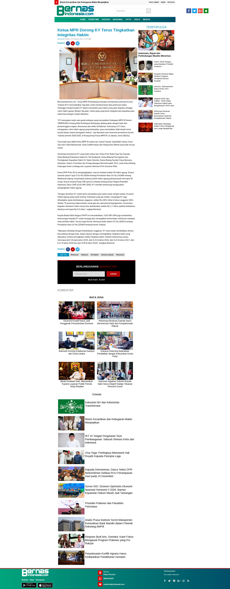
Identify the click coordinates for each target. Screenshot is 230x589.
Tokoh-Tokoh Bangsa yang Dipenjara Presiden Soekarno (163, 64)
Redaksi (25, 580)
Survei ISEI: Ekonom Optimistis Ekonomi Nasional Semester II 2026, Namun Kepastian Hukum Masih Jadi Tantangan (108, 489)
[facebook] (188, 10)
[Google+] (73, 43)
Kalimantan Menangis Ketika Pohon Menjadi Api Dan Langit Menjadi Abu (164, 126)
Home (83, 19)
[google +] (200, 10)
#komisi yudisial (107, 255)
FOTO (128, 19)
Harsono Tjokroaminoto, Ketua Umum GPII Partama (163, 88)
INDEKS (146, 19)
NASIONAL (118, 19)
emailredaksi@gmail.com (114, 584)
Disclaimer (40, 580)
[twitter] (194, 10)
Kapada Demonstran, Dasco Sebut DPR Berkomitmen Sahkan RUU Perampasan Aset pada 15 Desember (108, 473)
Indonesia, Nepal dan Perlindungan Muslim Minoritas (154, 54)
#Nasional (120, 255)
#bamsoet (74, 255)
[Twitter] (77, 43)
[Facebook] (68, 43)
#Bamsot (84, 255)
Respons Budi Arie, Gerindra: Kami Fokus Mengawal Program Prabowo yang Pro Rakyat (109, 540)
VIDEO (137, 19)
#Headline (94, 255)
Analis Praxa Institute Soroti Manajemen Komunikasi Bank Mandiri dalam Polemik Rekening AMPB (109, 523)
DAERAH (106, 19)
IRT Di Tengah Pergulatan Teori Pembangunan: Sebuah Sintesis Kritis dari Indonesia (99, 2)
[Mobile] (206, 10)
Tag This (63, 255)
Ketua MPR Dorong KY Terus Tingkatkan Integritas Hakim (96, 32)
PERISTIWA (93, 19)
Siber (32, 580)
